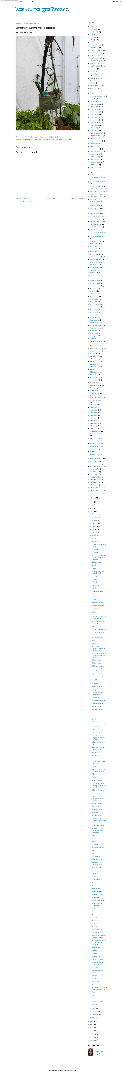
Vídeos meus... (94, 485)
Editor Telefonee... (96, 259)
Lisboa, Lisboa (96, 541)
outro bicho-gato (97, 859)
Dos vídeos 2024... (95, 221)
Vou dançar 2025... (96, 490)
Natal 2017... (94, 407)
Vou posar (95, 643)
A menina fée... (94, 71)
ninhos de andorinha (98, 730)
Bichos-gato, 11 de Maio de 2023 (98, 863)
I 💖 (93, 774)
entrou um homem (97, 602)
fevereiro (95, 1014)
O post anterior (97, 956)
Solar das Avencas (97, 888)
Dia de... (92, 174)
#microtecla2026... (96, 45)
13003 (94, 719)
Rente (93, 838)
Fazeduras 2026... (95, 286)
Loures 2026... (94, 382)
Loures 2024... (94, 377)
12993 (94, 758)
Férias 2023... (60, 139)
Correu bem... (94, 146)
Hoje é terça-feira (97, 674)
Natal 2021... (94, 418)
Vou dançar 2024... (96, 487)
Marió (93, 640)
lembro (94, 998)
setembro (95, 523)
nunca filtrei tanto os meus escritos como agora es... (99, 648)
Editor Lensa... (94, 246)
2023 (92, 511)
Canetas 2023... (95, 91)
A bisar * (94, 766)
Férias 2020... (94, 299)
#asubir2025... (94, 26)
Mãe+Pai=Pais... (94, 390)
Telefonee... (94, 472)
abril (93, 1008)
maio (93, 536)
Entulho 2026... (94, 270)
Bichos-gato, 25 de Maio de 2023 (98, 667)
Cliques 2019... (94, 112)
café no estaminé (97, 677)
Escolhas (94, 588)
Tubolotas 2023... (95, 480)
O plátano (95, 1004)
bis (92, 885)
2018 (92, 1034)
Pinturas (94, 579)
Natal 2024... (94, 426)
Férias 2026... (94, 315)
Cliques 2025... (94, 128)
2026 (92, 502)
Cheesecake (95, 812)
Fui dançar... (93, 336)
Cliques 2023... (38, 139)
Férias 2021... (94, 302)
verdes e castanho (97, 929)
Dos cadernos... (94, 213)
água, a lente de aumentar (97, 687)
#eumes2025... (94, 32)
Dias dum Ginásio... (95, 186)
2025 (92, 505)
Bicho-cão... (93, 88)
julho (93, 529)
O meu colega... (95, 431)
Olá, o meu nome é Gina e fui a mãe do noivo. (99, 770)
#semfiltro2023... (28, 139)
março (94, 1011)
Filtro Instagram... (95, 323)
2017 (92, 1037)
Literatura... (93, 375)
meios (93, 626)
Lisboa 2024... (94, 367)
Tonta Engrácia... (95, 477)
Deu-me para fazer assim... (98, 170)
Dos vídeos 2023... (95, 219)
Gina (98, 1049)
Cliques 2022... (94, 120)
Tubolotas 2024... (95, 482)
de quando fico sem (98, 847)
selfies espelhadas (97, 733)
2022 (92, 1021)
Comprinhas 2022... (96, 133)
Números (94, 596)
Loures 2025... (94, 380)
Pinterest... (93, 451)
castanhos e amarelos (99, 716)
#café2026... (94, 29)
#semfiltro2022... (95, 55)
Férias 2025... (94, 312)
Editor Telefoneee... (96, 262)
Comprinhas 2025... (96, 141)
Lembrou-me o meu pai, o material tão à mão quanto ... (99, 942)
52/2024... (93, 69)
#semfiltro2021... (95, 53)
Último (94, 538)
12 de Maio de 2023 (98, 856)
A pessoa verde (96, 599)
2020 (92, 1028)
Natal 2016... (94, 405)
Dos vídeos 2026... (95, 227)
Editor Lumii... (94, 249)
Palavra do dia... (95, 446)
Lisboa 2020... (94, 356)
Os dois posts (96, 978)
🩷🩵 (93, 908)
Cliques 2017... (94, 107)
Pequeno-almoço (97, 803)
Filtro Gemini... (94, 320)
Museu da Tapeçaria (98, 900)
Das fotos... (93, 165)
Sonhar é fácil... (95, 464)
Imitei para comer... (96, 341)
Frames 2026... (94, 333)
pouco (94, 835)
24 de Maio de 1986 (98, 671)
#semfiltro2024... (95, 61)
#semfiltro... (94, 48)
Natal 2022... (94, 420)
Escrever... (93, 273)
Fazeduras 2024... (95, 280)
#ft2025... (93, 40)
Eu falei (94, 876)
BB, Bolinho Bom (97, 780)
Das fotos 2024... (95, 157)
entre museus (96, 897)
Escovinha (95, 967)
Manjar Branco (96, 816)
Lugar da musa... (95, 385)
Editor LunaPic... (95, 251)
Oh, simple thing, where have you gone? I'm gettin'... (99, 655)
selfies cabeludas (97, 710)
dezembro (95, 514)
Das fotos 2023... (95, 154)
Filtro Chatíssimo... (96, 317)
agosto (94, 526)
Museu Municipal (97, 894)
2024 (92, 508)
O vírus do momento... (97, 434)
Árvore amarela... (95, 85)
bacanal (94, 917)
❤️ (92, 914)
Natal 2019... (94, 413)
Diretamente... (94, 208)
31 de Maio (95, 549)
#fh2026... (93, 37)
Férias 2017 (93, 291)
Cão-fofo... (93, 99)
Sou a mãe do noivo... (96, 466)
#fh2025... (93, 34)
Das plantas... (94, 167)
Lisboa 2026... (94, 372)
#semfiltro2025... (95, 63)
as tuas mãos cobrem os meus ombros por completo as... (99, 616)
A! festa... (93, 83)
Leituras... (93, 353)
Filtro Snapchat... (95, 328)
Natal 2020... (94, 415)
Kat (93, 984)
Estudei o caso (96, 707)
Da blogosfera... (95, 149)
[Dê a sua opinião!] (52, 137)
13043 (94, 568)
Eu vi (93, 870)
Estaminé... (93, 278)
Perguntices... (94, 449)
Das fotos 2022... (95, 151)
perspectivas (96, 920)
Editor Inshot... (94, 244)
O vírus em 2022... (95, 441)
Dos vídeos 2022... (95, 216)
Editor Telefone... (95, 257)
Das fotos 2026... (95, 162)
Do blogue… (93, 211)
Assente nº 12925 (97, 1001)
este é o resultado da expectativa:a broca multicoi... (99, 557)
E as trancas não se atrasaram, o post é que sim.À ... (99, 785)
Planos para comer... (96, 458)
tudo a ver (95, 953)
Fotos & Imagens (97, 879)
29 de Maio (95, 576)
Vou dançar (95, 585)
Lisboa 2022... (94, 361)
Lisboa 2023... (94, 364)
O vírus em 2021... (95, 438)
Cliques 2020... (94, 114)
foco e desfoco (97, 809)
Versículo (95, 582)
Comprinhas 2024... (96, 138)
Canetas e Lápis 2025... (97, 96)
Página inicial (51, 198)
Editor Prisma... (94, 254)
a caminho (95, 680)
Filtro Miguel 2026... (96, 325)
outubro (94, 520)
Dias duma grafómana (41, 9)
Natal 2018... (94, 410)
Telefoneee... (94, 474)
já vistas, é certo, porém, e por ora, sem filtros (99, 820)
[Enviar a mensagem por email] (50, 137)
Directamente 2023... (49, 139)
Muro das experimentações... (96, 397)
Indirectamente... (95, 351)
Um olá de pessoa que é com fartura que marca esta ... (99, 692)
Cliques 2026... (94, 130)
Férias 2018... (94, 294)
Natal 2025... (94, 428)
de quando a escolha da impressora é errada (99, 988)
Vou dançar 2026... (96, 493)
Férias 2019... (94, 296)
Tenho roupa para (97, 704)
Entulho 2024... (94, 265)
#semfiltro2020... (95, 50)
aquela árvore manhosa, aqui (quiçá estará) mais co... (99, 830)
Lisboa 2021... (94, 359)
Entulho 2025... (94, 267)
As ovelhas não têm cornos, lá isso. (98, 963)
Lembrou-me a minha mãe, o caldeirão (98, 936)
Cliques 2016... (94, 104)
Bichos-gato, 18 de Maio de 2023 (98, 748)
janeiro (94, 1017)
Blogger (72, 1070)
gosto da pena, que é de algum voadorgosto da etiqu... (99, 737)
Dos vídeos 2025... (95, 224)
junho (94, 532)
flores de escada (97, 867)
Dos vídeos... (94, 229)
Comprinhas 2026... (96, 143)
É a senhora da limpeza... (97, 236)
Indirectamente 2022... (97, 344)
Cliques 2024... (94, 125)
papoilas (94, 923)
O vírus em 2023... (95, 443)
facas (93, 713)
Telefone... (93, 469)
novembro (95, 517)
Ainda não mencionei (98, 701)
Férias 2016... (94, 288)
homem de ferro (97, 891)
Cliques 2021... (94, 117)
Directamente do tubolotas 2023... (95, 200)
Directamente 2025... (96, 197)
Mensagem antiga (77, 198)
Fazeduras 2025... (95, 283)
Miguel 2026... (94, 393)
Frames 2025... (94, 331)
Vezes (93, 841)
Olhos (93, 992)
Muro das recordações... (97, 400)
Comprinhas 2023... (96, 136)
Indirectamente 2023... (97, 348)
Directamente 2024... (96, 194)
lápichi (94, 565)
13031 (94, 612)
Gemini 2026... (94, 338)
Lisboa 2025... (94, 369)
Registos (94, 850)
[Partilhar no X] (53, 137)
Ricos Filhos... (94, 461)
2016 (92, 1040)
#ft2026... (93, 42)
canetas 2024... (95, 93)
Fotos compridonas (98, 825)
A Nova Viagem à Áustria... (98, 74)
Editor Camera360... (96, 241)
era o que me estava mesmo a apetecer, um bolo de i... (98, 607)
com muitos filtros (97, 637)
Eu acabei (95, 873)
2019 (92, 1031)
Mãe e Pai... (68, 139)
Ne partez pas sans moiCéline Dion (98, 572)
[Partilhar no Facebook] (55, 137)
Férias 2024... (94, 309)
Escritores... (93, 275)
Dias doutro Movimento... (98, 181)
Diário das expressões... (97, 177)
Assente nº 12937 (97, 959)
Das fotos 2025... (95, 159)
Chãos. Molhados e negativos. (98, 791)
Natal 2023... (94, 423)
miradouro (95, 926)
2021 (92, 1024)
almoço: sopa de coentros (97, 904)
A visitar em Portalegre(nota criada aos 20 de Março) (98, 797)
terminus (94, 777)
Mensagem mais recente (23, 198)
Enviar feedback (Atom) (30, 202)
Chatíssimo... (94, 101)
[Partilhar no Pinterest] (57, 137)
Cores (93, 853)
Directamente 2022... (96, 189)
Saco (93, 882)
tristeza (94, 950)
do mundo (95, 683)
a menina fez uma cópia (99, 629)
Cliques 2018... (94, 109)
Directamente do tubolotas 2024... (95, 205)
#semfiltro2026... (95, 66)
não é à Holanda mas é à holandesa (99, 726)
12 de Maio (95, 844)
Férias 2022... (94, 304)
